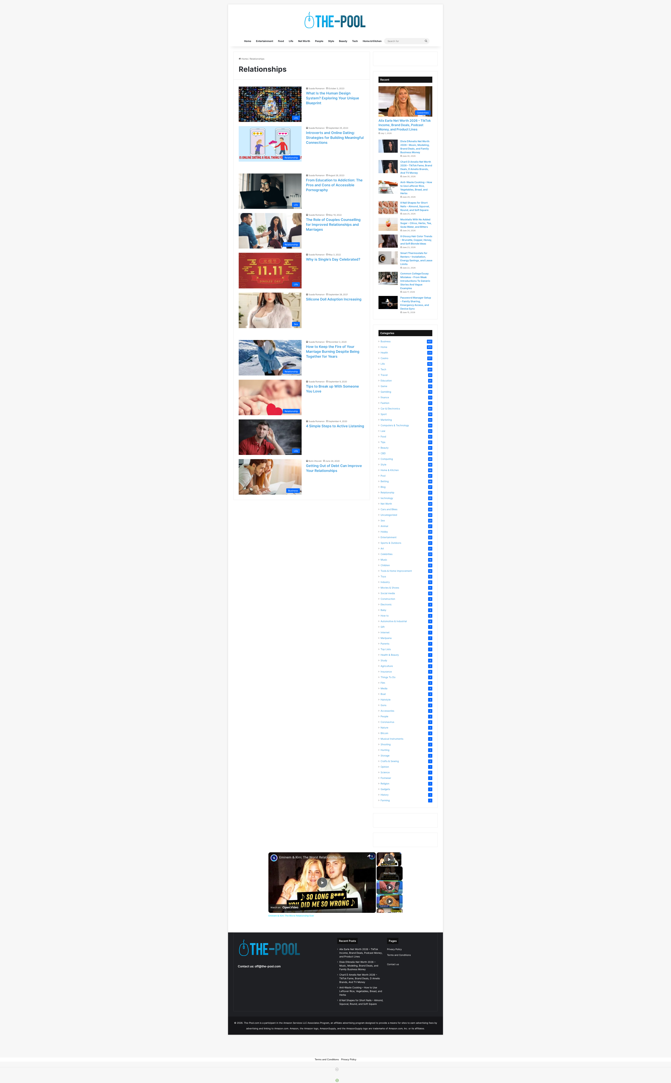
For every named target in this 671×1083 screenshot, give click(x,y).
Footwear (386, 778)
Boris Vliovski (315, 461)
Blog (383, 487)
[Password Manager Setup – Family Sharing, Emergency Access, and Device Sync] (388, 302)
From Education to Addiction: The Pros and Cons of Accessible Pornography (334, 185)
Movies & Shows (390, 587)
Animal (384, 526)
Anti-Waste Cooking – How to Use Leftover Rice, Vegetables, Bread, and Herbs (360, 991)
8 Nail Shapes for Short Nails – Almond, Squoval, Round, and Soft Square (415, 206)
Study (384, 660)
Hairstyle (386, 699)
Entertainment (264, 41)
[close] (336, 1069)
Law (383, 431)
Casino (384, 358)
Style (331, 41)
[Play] (389, 887)
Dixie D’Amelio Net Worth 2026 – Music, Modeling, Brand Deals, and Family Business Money (358, 966)
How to (385, 615)
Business (386, 341)
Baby (383, 610)
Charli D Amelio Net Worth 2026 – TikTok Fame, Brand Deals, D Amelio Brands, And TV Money (359, 978)
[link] (273, 857)
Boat (383, 694)
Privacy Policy (394, 949)
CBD (383, 453)
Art (382, 548)
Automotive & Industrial (394, 621)
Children (385, 565)
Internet (385, 632)
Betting (385, 481)
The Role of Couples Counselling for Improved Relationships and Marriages (333, 225)
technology (387, 498)
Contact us (393, 964)
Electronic (386, 604)
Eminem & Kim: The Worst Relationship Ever (312, 857)
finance (385, 397)
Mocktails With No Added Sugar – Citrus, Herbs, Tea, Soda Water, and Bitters (416, 223)
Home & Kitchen (372, 41)
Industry (385, 582)
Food (281, 41)
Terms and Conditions (399, 955)
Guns (383, 705)
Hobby (384, 531)
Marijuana (386, 638)
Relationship (387, 492)
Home (247, 41)
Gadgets (385, 789)
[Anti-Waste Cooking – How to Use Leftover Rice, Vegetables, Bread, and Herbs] (388, 187)
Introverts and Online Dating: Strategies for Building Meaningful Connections (335, 138)
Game (384, 386)
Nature (384, 727)
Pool (383, 475)
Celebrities (386, 554)
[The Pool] (335, 20)
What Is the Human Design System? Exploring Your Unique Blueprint (332, 98)
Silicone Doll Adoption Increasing (334, 299)
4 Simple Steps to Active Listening (335, 426)
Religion (385, 783)
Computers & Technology (395, 425)
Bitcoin (384, 733)
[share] (369, 856)
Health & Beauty (390, 654)
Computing (387, 459)
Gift (383, 626)
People (319, 41)
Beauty (343, 41)
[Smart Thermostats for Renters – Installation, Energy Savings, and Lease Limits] (388, 257)
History (385, 794)
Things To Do (388, 677)
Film (383, 682)
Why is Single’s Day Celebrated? (333, 259)
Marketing (386, 419)
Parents (385, 643)
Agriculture (387, 666)
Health (384, 352)
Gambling (386, 391)
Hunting (385, 750)
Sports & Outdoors (391, 543)
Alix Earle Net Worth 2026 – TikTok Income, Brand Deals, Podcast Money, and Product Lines (404, 125)
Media (384, 688)
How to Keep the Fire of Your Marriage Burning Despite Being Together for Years (332, 352)
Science (385, 772)
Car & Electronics (390, 408)
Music (384, 559)
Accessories (387, 710)
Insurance (386, 671)
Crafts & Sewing (390, 761)
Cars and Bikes (389, 509)
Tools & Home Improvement (396, 570)
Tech (355, 41)
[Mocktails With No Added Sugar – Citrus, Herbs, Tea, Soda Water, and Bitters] (388, 224)
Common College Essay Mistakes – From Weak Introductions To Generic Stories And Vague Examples (415, 281)
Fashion (385, 403)
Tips (383, 442)
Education (386, 380)
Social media (388, 593)
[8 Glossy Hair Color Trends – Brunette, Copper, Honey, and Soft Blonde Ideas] (388, 241)
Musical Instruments (392, 738)
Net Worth (304, 41)
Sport (384, 414)
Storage (385, 755)
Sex (383, 520)
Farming (385, 800)
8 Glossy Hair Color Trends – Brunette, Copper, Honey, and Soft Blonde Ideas (416, 240)
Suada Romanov (317, 88)
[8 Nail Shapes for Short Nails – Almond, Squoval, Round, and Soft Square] (388, 207)
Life (291, 41)
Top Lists (386, 649)
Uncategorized (389, 515)
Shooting (386, 744)
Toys (383, 576)
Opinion (385, 766)
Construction (388, 598)
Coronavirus (387, 722)
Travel (384, 375)
